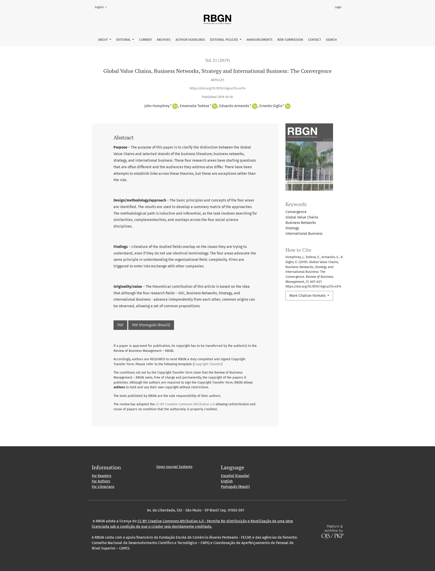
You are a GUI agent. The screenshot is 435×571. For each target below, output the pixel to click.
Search (331, 40)
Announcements (259, 40)
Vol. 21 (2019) (217, 60)
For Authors (101, 481)
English (102, 7)
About (103, 40)
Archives (164, 40)
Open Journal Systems (174, 467)
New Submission (290, 40)
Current (145, 40)
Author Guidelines (190, 40)
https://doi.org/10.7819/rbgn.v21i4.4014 (218, 88)
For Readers (101, 476)
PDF (120, 325)
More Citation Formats (307, 295)
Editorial (124, 40)
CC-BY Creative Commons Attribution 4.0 (185, 404)
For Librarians (103, 487)
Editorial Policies (224, 40)
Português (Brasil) (235, 487)
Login (338, 7)
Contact (314, 40)
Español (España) (235, 476)
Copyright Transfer (207, 364)
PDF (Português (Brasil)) (151, 325)
